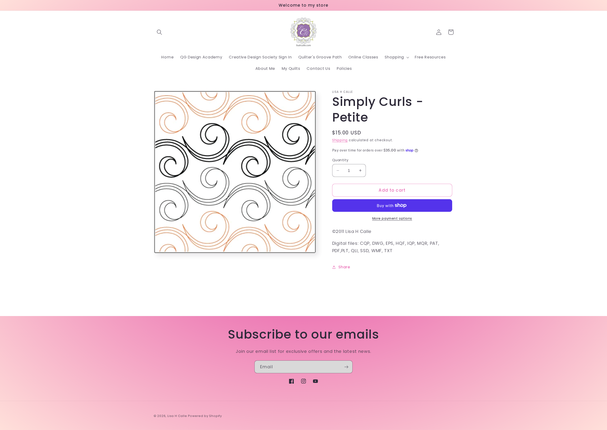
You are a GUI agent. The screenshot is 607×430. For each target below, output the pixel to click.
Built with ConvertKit (364, 233)
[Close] (380, 155)
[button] (262, 239)
